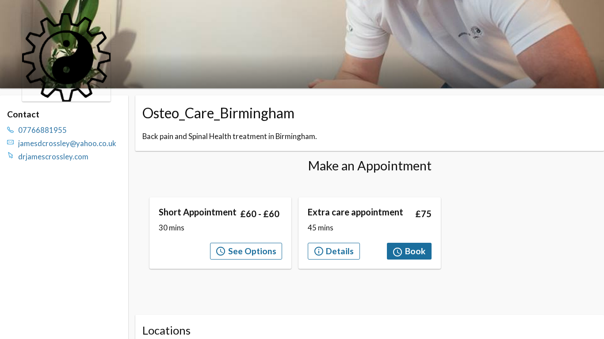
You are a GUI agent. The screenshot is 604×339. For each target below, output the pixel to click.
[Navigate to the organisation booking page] (66, 98)
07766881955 (42, 130)
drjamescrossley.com (53, 156)
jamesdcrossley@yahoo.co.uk (67, 143)
